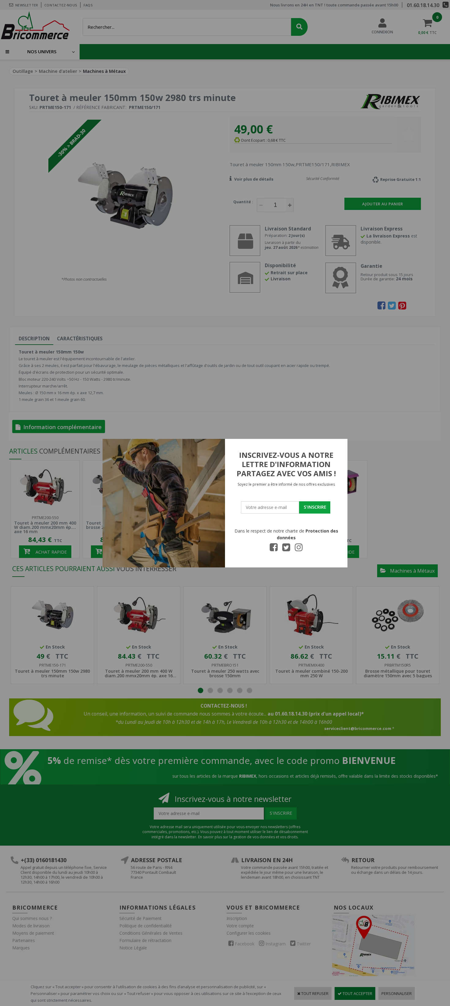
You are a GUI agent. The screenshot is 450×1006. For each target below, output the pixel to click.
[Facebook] (273, 549)
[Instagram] (299, 549)
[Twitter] (286, 549)
